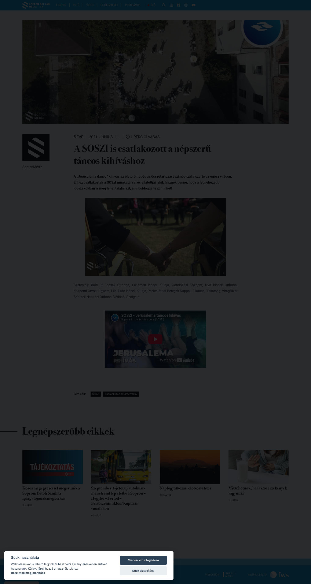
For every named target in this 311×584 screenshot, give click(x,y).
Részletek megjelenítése (28, 572)
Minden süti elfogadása (143, 560)
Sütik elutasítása (143, 570)
